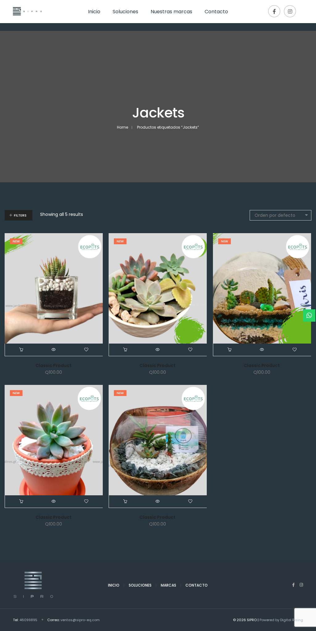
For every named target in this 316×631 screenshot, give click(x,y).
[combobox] (280, 215)
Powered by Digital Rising (281, 619)
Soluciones (140, 585)
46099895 (28, 619)
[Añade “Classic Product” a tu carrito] (21, 350)
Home (122, 127)
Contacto (196, 585)
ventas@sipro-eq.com (80, 619)
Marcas (168, 585)
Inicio (113, 585)
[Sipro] (26, 19)
